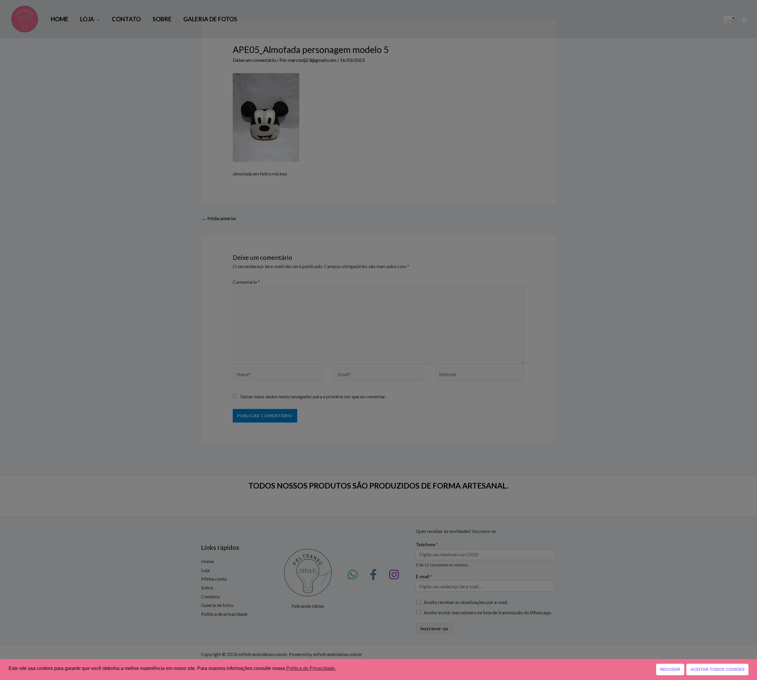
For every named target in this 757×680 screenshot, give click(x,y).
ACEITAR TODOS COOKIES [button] (717, 669)
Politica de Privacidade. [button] (311, 668)
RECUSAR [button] (670, 669)
